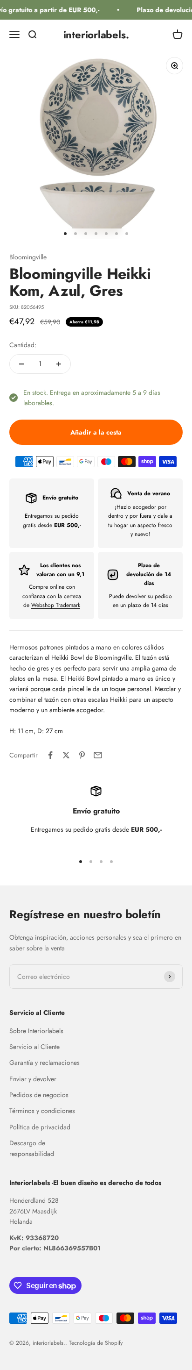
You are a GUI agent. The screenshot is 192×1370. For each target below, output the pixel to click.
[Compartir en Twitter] (66, 755)
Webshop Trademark (55, 605)
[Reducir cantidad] (21, 364)
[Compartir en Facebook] (50, 755)
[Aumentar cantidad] (58, 364)
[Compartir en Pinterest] (82, 755)
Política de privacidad (39, 1127)
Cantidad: (22, 345)
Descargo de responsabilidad (31, 1148)
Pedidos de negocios (39, 1094)
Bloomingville (28, 257)
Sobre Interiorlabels (36, 1030)
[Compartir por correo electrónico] (98, 755)
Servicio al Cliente (34, 1046)
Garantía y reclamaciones (44, 1062)
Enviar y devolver (32, 1079)
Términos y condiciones (42, 1110)
